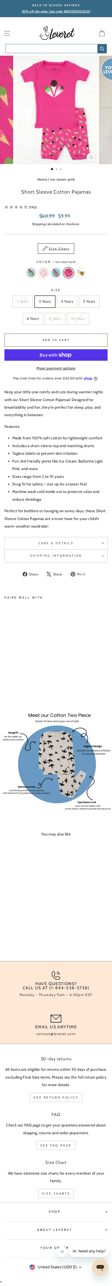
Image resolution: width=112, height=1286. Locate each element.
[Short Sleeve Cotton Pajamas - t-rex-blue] (19, 682)
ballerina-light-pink (43, 273)
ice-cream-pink (62, 179)
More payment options (55, 368)
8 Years (55, 318)
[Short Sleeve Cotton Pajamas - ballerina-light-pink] (13, 682)
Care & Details (56, 543)
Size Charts (56, 1193)
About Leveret (54, 1230)
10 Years (78, 318)
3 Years (45, 301)
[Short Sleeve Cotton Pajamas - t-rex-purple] (7, 682)
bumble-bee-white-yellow (81, 273)
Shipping (38, 224)
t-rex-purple (31, 273)
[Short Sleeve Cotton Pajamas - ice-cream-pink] (25, 682)
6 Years (33, 318)
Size (56, 290)
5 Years (89, 301)
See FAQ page (56, 1145)
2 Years (23, 301)
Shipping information (56, 556)
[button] (20, 207)
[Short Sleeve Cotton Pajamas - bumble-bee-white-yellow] (31, 682)
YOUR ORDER (54, 1248)
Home (42, 179)
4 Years (67, 301)
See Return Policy (56, 1097)
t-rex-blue (56, 273)
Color (56, 262)
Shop (54, 1211)
